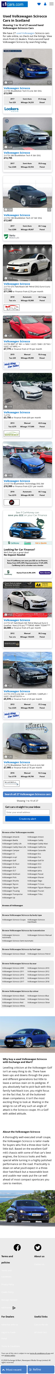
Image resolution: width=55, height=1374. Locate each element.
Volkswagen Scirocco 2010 (38, 968)
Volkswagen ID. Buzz (10, 864)
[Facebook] (17, 1246)
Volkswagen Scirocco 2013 (13, 975)
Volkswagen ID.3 (34, 864)
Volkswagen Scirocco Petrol (39, 954)
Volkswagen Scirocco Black (13, 996)
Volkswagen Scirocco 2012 (38, 971)
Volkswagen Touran (36, 891)
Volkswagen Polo (9, 877)
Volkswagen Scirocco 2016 (38, 978)
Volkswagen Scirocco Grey (38, 999)
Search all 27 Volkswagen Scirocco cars (27, 794)
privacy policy (10, 1355)
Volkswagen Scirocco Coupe (14, 920)
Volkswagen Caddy (35, 840)
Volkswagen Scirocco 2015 (13, 978)
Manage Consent (9, 1300)
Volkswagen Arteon (36, 837)
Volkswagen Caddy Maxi (38, 843)
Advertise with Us (9, 1324)
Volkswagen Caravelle (37, 850)
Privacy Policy (7, 1284)
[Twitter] (37, 1246)
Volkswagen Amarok (10, 837)
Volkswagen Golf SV (36, 860)
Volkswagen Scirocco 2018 (38, 981)
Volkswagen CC (8, 854)
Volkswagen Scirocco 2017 (13, 981)
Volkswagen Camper (10, 850)
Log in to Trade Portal (8, 1335)
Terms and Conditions (6, 1273)
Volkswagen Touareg (11, 891)
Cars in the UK (41, 1324)
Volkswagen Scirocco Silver (39, 1002)
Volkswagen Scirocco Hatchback (36, 921)
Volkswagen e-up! (9, 857)
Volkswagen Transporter (12, 894)
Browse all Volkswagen (12, 905)
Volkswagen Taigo (35, 881)
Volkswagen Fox (34, 857)
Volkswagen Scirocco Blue (38, 996)
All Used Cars (40, 1332)
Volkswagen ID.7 (9, 870)
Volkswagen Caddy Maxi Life (14, 847)
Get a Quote (45, 572)
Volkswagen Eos (34, 854)
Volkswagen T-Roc (35, 894)
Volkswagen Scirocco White (13, 1006)
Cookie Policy (7, 1292)
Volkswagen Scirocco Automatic (11, 936)
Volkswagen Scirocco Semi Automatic (17, 941)
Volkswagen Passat (35, 874)
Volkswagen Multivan (11, 874)
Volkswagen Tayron (10, 884)
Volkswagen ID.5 (34, 867)
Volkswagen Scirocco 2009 (13, 968)
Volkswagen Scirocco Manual (40, 935)
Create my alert (27, 818)
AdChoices (6, 1307)
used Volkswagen (25, 33)
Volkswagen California (37, 847)
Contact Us (39, 1264)
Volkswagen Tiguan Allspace (39, 887)
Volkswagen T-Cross (36, 884)
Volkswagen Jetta (35, 870)
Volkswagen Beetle (10, 840)
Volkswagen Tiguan (10, 887)
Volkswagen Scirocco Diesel (13, 954)
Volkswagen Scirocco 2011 (13, 971)
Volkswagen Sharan (36, 877)
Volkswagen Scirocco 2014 (38, 975)
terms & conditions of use (40, 1353)
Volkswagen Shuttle (10, 881)
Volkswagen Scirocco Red (12, 1002)
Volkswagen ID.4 (9, 867)
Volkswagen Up (8, 897)
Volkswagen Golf (9, 860)
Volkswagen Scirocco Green (13, 999)
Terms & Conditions (10, 1346)
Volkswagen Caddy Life (11, 843)
